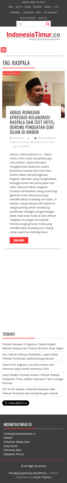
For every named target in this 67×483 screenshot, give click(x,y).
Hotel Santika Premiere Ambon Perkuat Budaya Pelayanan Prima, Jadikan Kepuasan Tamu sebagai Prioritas (32, 379)
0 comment (23, 146)
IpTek (56, 6)
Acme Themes (42, 477)
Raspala (23, 142)
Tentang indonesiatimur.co (20, 433)
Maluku (16, 73)
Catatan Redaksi (28, 18)
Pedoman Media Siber (17, 442)
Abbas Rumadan (47, 138)
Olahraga (37, 6)
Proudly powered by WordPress (28, 473)
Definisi (8, 437)
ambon (14, 142)
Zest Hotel (48, 142)
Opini (38, 12)
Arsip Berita (10, 446)
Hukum (28, 6)
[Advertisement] (33, 293)
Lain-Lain (42, 18)
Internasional (50, 12)
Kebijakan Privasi (14, 454)
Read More (19, 240)
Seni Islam (35, 142)
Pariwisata (15, 12)
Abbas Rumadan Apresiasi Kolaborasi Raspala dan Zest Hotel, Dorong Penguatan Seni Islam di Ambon (32, 122)
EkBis (10, 6)
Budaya (47, 6)
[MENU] (3, 49)
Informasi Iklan (12, 450)
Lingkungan (28, 12)
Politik (19, 6)
